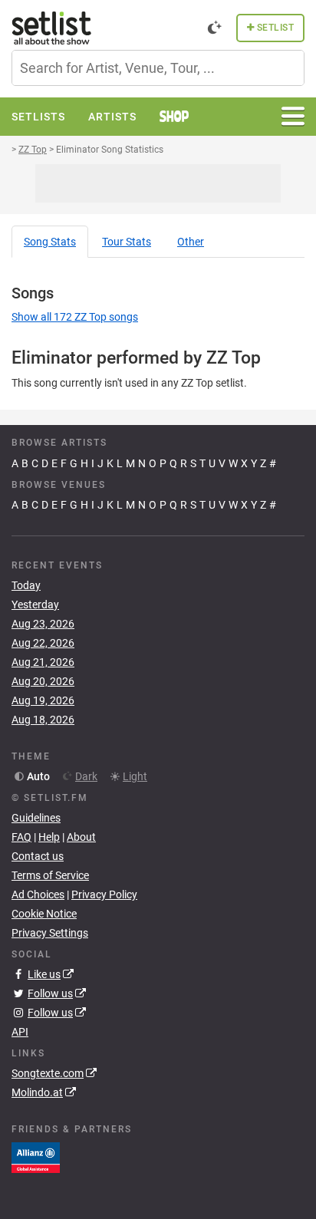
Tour (126, 242)
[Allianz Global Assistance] (36, 1156)
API (20, 1032)
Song (50, 242)
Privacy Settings (50, 933)
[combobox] (158, 68)
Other (190, 242)
